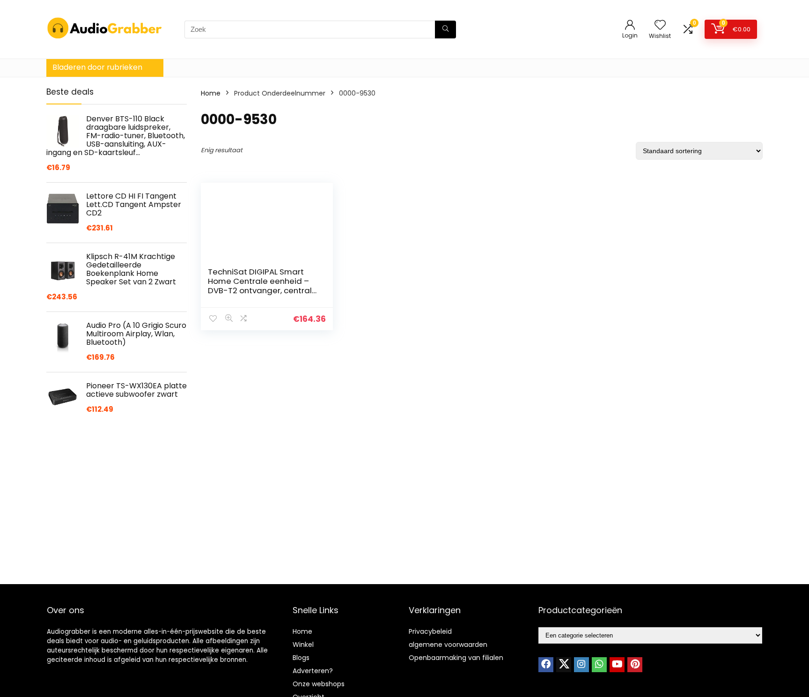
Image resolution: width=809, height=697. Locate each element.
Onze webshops (319, 684)
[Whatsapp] (599, 664)
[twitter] (563, 664)
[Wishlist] (660, 25)
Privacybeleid (430, 631)
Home (211, 93)
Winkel (303, 644)
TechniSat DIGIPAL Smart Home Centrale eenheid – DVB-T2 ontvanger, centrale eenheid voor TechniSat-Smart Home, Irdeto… (262, 290)
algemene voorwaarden (448, 644)
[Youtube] (617, 664)
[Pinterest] (634, 664)
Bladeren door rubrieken (97, 67)
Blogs (301, 657)
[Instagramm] (581, 664)
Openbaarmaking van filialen (456, 657)
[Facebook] (545, 664)
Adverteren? (313, 670)
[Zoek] (445, 29)
